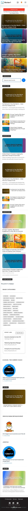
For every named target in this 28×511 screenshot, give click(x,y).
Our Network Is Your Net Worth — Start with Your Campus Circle (17, 190)
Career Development (14, 314)
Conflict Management (9, 316)
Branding (6, 314)
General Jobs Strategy (9, 302)
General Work (7, 325)
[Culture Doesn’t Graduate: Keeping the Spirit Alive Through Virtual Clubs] (14, 36)
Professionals (8, 499)
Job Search (12, 296)
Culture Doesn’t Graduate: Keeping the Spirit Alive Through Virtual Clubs (17, 129)
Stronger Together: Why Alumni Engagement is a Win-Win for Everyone (17, 116)
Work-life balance (8, 312)
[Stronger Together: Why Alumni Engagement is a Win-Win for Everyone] (14, 50)
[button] (21, 2)
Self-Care (15, 308)
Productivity (21, 323)
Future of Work (19, 316)
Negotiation (19, 298)
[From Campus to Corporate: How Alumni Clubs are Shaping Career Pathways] (14, 65)
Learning (6, 323)
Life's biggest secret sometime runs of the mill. (14, 433)
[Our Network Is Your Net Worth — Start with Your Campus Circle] (14, 21)
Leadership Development (18, 321)
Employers (20, 499)
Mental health (7, 306)
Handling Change (17, 318)
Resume (12, 300)
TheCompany (16, 507)
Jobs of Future (7, 321)
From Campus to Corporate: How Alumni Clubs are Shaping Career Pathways (17, 122)
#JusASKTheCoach (8, 380)
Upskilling (15, 310)
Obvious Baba (7, 435)
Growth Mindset (7, 318)
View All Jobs (19, 332)
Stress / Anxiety (7, 310)
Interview (6, 296)
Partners (15, 499)
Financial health (7, 304)
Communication (20, 302)
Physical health (7, 308)
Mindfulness (15, 306)
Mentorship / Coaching (9, 298)
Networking (6, 300)
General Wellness (18, 312)
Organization (13, 323)
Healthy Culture (17, 304)
